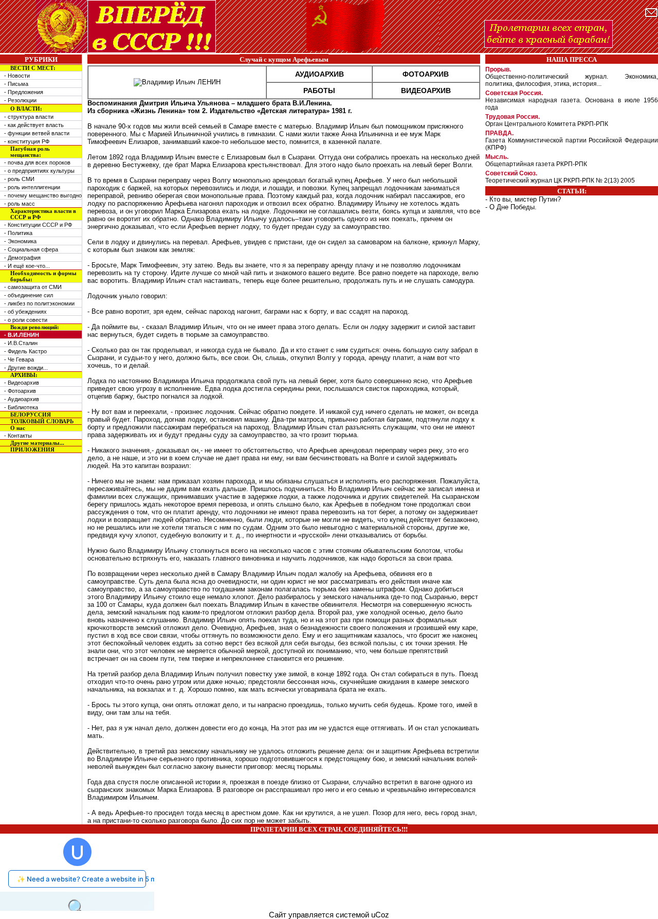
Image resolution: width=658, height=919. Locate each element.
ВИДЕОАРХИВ (426, 90)
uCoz (380, 915)
